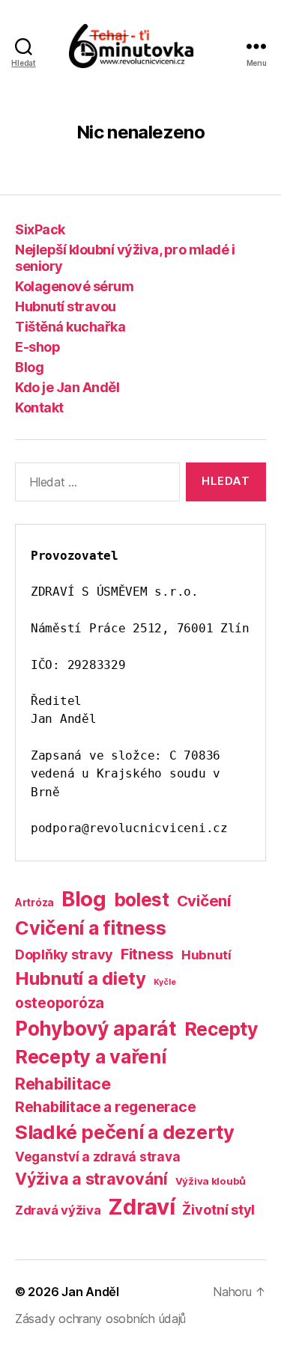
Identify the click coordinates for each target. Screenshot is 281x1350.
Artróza (34, 902)
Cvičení (204, 900)
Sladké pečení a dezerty (125, 1131)
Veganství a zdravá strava (97, 1156)
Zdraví (141, 1207)
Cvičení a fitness (90, 928)
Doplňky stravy (64, 954)
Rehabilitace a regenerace (105, 1107)
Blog (29, 367)
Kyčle (165, 982)
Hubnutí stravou (65, 306)
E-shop (37, 347)
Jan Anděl (90, 1291)
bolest (141, 899)
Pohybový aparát (96, 1028)
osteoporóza (59, 1003)
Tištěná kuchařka (70, 327)
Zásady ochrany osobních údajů (100, 1318)
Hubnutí (206, 954)
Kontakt (39, 407)
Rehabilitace (63, 1083)
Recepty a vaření (90, 1056)
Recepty (221, 1029)
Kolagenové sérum (74, 286)
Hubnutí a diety (80, 978)
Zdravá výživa (58, 1210)
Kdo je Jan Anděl (67, 387)
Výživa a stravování (91, 1178)
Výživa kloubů (211, 1181)
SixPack (40, 229)
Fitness (147, 953)
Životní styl (218, 1209)
